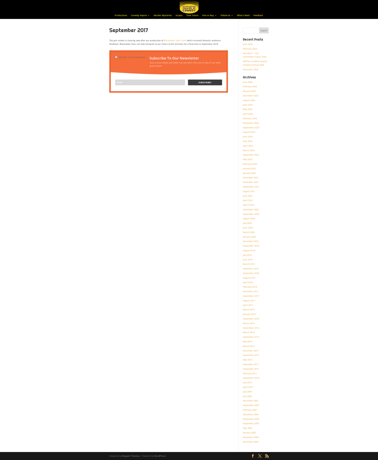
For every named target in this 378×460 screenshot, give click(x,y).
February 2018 (250, 286)
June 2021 (248, 195)
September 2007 (251, 405)
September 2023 (251, 154)
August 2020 (249, 218)
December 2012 (250, 350)
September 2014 (251, 327)
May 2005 (247, 428)
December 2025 (250, 69)
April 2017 (248, 305)
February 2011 (250, 373)
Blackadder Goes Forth (175, 40)
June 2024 (248, 136)
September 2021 (251, 186)
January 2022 (249, 173)
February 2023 (250, 164)
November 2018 (251, 268)
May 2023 (247, 159)
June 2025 (248, 104)
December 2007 (250, 400)
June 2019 (248, 259)
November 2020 (251, 209)
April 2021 (248, 200)
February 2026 (250, 48)
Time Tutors (192, 15)
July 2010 (247, 382)
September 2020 (251, 214)
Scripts (179, 15)
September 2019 (251, 245)
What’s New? (243, 15)
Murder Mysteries (163, 15)
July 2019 (247, 255)
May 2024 (247, 141)
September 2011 (251, 368)
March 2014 (249, 332)
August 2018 (249, 277)
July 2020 (247, 223)
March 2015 (249, 323)
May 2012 (247, 359)
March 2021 (249, 204)
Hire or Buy (208, 15)
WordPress (160, 456)
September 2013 (251, 336)
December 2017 (250, 291)
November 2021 (251, 182)
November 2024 (251, 123)
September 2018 (251, 273)
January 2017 (249, 314)
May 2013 (247, 341)
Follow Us (225, 15)
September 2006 (251, 419)
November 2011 (251, 364)
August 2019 (249, 250)
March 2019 (249, 264)
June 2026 (248, 44)
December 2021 (250, 177)
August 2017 (249, 300)
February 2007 (250, 409)
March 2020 (249, 232)
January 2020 (249, 236)
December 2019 (250, 241)
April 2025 (248, 113)
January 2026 (249, 91)
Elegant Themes (131, 456)
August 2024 (249, 132)
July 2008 (247, 396)
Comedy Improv (139, 15)
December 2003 (250, 441)
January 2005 (249, 432)
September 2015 (251, 318)
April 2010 (248, 387)
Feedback (258, 15)
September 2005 (251, 423)
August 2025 (249, 100)
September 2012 (251, 355)
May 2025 (247, 109)
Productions (121, 15)
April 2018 (248, 282)
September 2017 (251, 296)
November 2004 (251, 437)
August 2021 (249, 191)
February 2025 (250, 118)
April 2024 (248, 145)
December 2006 (250, 414)
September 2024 (251, 127)
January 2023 (249, 168)
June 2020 (248, 227)
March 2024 (249, 150)
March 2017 (249, 309)
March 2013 (249, 346)
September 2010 (251, 377)
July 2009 (247, 391)
